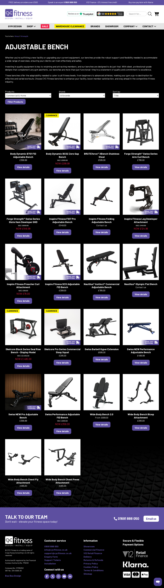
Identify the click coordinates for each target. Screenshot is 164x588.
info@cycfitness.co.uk (55, 549)
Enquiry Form (51, 556)
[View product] (23, 131)
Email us (151, 518)
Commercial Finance (94, 549)
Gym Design (15, 26)
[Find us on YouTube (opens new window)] (64, 576)
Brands (95, 26)
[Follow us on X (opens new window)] (53, 576)
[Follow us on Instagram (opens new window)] (59, 576)
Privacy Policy (91, 563)
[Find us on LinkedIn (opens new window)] (70, 576)
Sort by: (117, 91)
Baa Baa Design (13, 575)
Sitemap (88, 573)
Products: (10, 91)
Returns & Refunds (93, 560)
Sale (45, 26)
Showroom (111, 26)
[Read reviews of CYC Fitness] (110, 13)
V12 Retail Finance (93, 553)
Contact (148, 26)
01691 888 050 (70, 2)
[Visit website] (80, 13)
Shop (30, 26)
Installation (50, 563)
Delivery (88, 556)
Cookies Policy (91, 567)
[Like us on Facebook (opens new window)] (47, 576)
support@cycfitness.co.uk (57, 553)
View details (23, 167)
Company (129, 26)
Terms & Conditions (94, 570)
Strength (24, 36)
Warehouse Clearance (70, 26)
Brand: (62, 91)
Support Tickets (52, 560)
